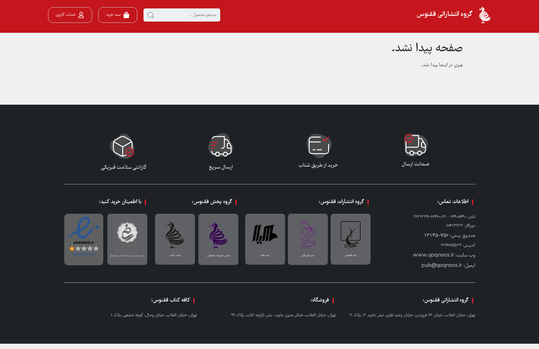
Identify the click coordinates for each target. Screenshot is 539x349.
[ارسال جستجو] (150, 15)
